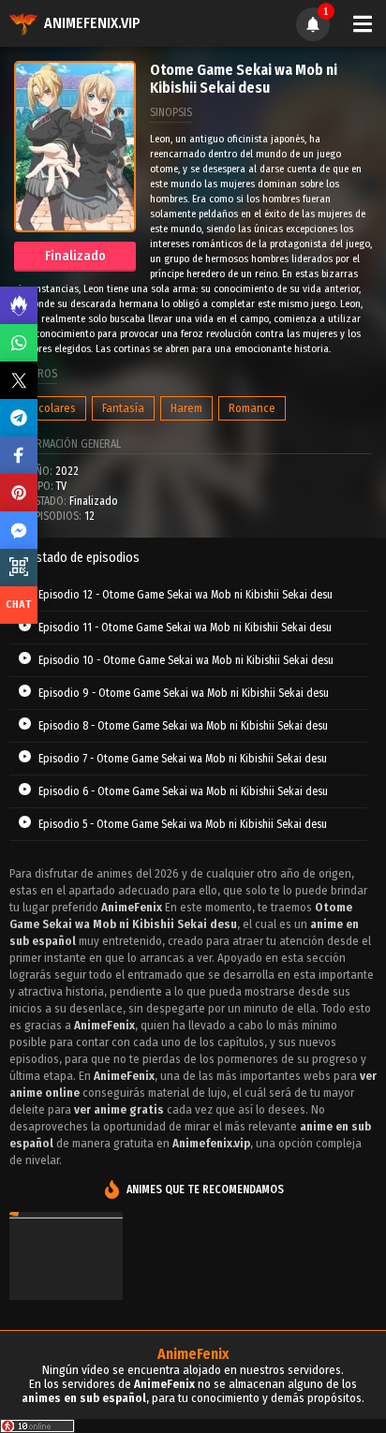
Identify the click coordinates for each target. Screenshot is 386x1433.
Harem (186, 408)
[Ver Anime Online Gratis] (66, 1291)
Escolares (51, 408)
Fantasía (123, 408)
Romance (252, 408)
